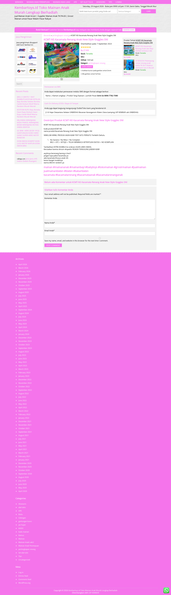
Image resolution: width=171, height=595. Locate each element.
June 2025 (22, 299)
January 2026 (23, 275)
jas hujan (22, 525)
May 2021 (22, 446)
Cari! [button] (149, 11)
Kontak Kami (129, 30)
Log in (20, 572)
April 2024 (22, 327)
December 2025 (24, 278)
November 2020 (25, 467)
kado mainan (23, 532)
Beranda (19, 2)
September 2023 (25, 348)
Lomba (119, 2)
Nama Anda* (49, 223)
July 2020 (22, 481)
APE (75, 2)
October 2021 (24, 428)
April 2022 (22, 407)
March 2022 (23, 411)
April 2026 (22, 264)
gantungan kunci (25, 521)
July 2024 (22, 317)
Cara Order (87, 67)
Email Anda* (49, 230)
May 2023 (22, 362)
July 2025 (22, 296)
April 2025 (22, 306)
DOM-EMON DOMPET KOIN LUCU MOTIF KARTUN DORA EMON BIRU (28, 143)
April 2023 (22, 365)
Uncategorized (24, 559)
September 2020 (25, 474)
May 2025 (22, 303)
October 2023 (24, 344)
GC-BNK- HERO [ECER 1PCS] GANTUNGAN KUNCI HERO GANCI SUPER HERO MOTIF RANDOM (28, 134)
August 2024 (23, 313)
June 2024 (22, 320)
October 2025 (24, 285)
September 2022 (25, 390)
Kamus (21, 535)
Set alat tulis (86, 2)
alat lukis (22, 507)
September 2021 (25, 432)
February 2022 (24, 414)
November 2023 (25, 341)
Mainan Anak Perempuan (38, 2)
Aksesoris (100, 2)
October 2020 (24, 470)
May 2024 (22, 324)
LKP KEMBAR (94, 593)
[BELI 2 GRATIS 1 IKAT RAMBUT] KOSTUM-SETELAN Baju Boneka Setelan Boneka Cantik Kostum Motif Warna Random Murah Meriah (28, 101)
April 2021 (22, 449)
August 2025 (23, 292)
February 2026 (24, 271)
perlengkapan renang (60, 35)
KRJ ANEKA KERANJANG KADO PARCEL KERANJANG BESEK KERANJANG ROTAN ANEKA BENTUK (28, 123)
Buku (20, 514)
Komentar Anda (50, 198)
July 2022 (22, 397)
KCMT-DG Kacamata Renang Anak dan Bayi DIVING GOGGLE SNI (144, 48)
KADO (20, 528)
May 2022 (22, 404)
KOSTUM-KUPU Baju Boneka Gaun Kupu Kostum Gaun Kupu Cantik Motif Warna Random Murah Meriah (28, 113)
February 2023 (24, 372)
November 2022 (25, 383)
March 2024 (23, 330)
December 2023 (24, 337)
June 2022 (22, 400)
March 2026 (23, 268)
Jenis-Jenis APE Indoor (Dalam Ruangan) (27, 160)
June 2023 (22, 358)
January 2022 (23, 418)
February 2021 (24, 456)
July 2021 (22, 439)
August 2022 (23, 393)
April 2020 (22, 491)
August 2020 (23, 477)
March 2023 (23, 369)
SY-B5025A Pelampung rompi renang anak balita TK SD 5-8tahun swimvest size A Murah (144, 64)
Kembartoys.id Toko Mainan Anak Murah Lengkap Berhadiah (93, 590)
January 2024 (23, 334)
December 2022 (24, 379)
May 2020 (22, 487)
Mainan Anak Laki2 (61, 2)
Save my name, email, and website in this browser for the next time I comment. (76, 240)
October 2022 (24, 386)
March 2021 (23, 453)
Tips (110, 2)
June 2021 (22, 442)
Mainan (21, 539)
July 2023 (22, 355)
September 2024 (25, 310)
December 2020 (24, 463)
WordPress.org (24, 583)
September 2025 (25, 289)
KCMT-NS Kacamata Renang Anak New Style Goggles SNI (76, 39)
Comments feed (24, 579)
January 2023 (23, 376)
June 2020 (22, 484)
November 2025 (25, 282)
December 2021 (24, 421)
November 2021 (25, 425)
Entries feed (23, 576)
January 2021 (23, 460)
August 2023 (23, 351)
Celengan (22, 518)
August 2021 (23, 435)
